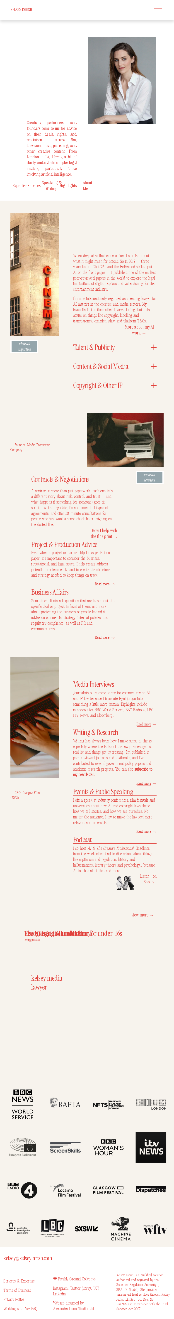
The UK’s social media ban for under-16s (73, 933)
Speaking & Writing (51, 186)
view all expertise (24, 346)
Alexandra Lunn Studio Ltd (73, 1309)
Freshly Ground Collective (77, 1279)
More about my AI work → (139, 330)
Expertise (19, 186)
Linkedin (59, 1294)
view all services (149, 477)
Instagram (60, 1288)
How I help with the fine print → (104, 533)
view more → (142, 915)
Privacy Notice (13, 1299)
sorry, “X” (90, 1288)
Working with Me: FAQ (20, 1309)
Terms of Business (17, 1290)
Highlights (68, 186)
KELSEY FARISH (21, 9)
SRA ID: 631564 (126, 1290)
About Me (87, 186)
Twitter (76, 1288)
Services (34, 186)
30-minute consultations (83, 513)
